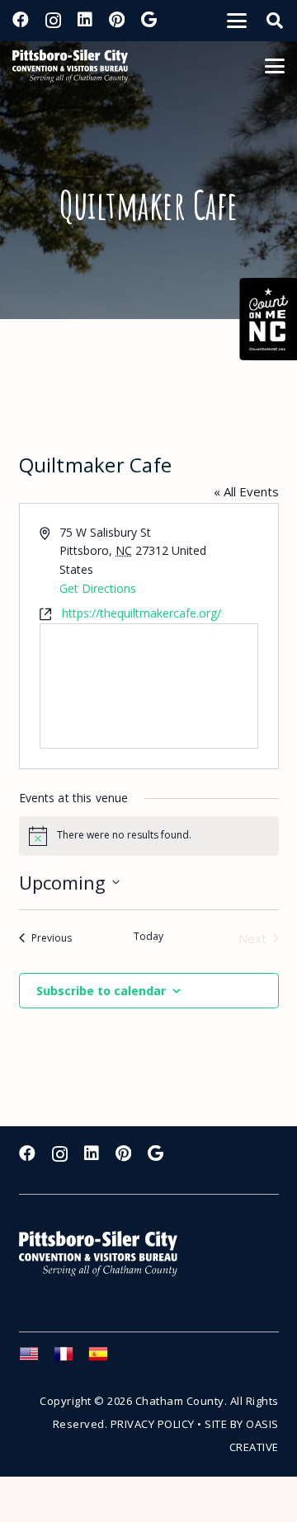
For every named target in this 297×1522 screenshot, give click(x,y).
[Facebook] (20, 20)
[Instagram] (53, 21)
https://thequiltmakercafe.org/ (141, 613)
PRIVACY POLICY (153, 1423)
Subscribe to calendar (101, 990)
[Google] (149, 20)
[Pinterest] (117, 20)
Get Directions (97, 588)
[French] (71, 1359)
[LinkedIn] (85, 20)
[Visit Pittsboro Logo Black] (70, 65)
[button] (237, 21)
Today (148, 936)
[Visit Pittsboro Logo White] (105, 1253)
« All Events (246, 491)
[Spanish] (105, 1359)
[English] (36, 1359)
